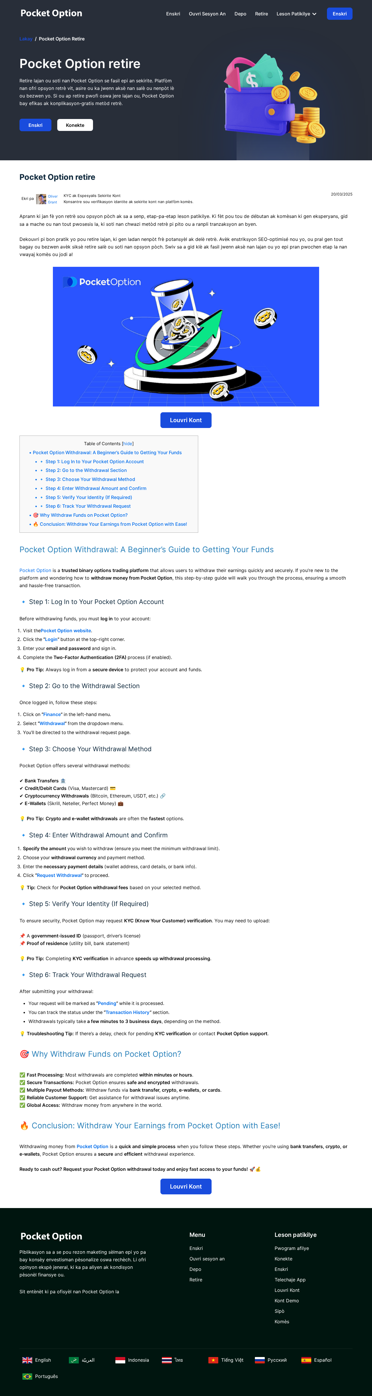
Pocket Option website (66, 630)
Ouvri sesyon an (207, 14)
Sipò (280, 1311)
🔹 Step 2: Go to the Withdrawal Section (83, 470)
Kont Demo (287, 1300)
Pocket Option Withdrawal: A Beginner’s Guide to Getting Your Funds (107, 452)
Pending (107, 1003)
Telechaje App (290, 1280)
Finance (52, 714)
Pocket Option (35, 570)
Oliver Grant (53, 199)
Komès (282, 1321)
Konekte (75, 125)
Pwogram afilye (292, 1248)
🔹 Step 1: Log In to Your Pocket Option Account (91, 461)
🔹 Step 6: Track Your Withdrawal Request (85, 506)
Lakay (26, 39)
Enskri (173, 14)
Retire (261, 14)
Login (51, 639)
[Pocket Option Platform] (51, 13)
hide (127, 443)
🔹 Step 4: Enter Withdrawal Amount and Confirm (92, 488)
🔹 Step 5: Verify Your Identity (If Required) (85, 497)
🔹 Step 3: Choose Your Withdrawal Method (87, 479)
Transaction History (127, 1012)
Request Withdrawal (59, 875)
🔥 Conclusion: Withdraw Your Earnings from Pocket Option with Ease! (110, 524)
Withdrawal (52, 723)
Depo (240, 14)
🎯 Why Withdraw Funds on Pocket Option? (80, 515)
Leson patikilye (294, 14)
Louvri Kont (186, 420)
